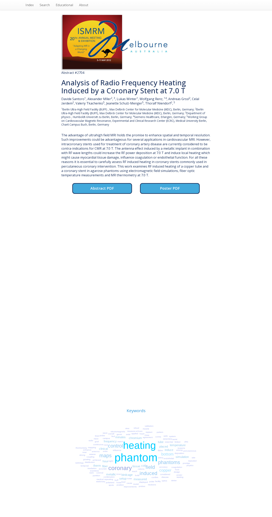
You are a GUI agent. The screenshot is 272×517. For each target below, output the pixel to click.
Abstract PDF (102, 188)
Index (29, 5)
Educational (64, 5)
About (83, 5)
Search (45, 5)
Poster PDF (170, 188)
